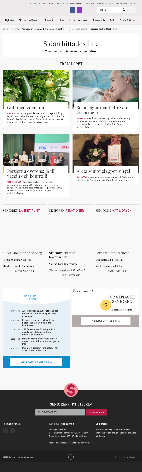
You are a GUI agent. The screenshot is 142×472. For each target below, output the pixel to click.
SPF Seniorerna (123, 429)
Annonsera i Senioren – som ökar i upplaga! (106, 3)
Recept (49, 20)
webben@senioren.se (82, 443)
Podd (112, 20)
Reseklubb (99, 20)
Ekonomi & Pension (29, 20)
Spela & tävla (127, 20)
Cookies (132, 3)
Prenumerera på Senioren (106, 321)
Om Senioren (62, 3)
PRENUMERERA (76, 3)
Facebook (72, 10)
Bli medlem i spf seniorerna (36, 362)
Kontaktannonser (78, 20)
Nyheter (9, 20)
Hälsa (61, 20)
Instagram (79, 10)
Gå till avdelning (24, 271)
